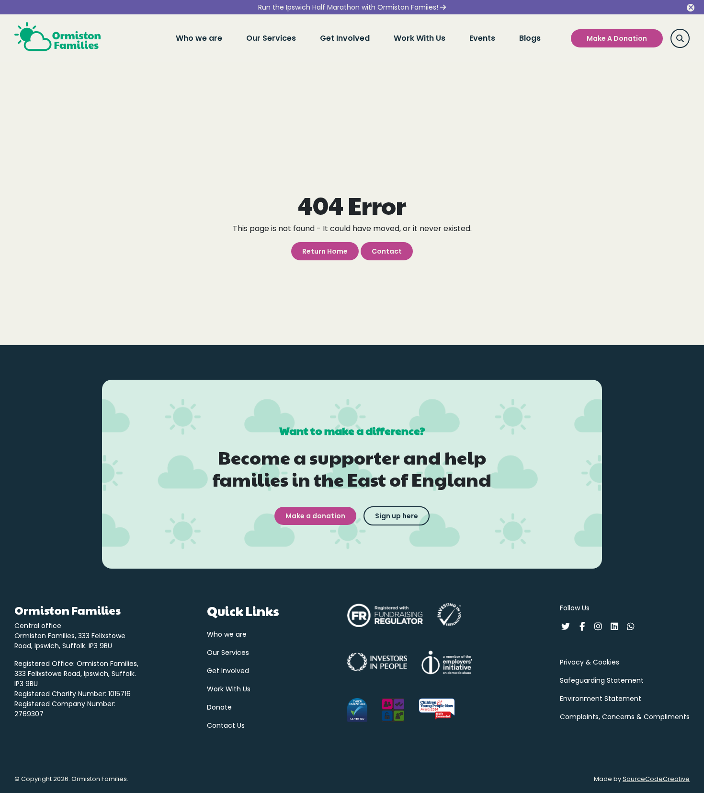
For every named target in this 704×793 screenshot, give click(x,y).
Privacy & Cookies (589, 662)
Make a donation (315, 516)
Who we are (199, 38)
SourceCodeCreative (656, 778)
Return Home (325, 251)
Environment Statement (600, 698)
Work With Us (419, 38)
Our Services (271, 38)
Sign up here (396, 516)
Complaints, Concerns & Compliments (625, 717)
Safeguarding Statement (602, 680)
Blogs (530, 38)
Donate (219, 707)
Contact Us (226, 725)
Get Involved (345, 38)
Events (482, 38)
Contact (387, 251)
